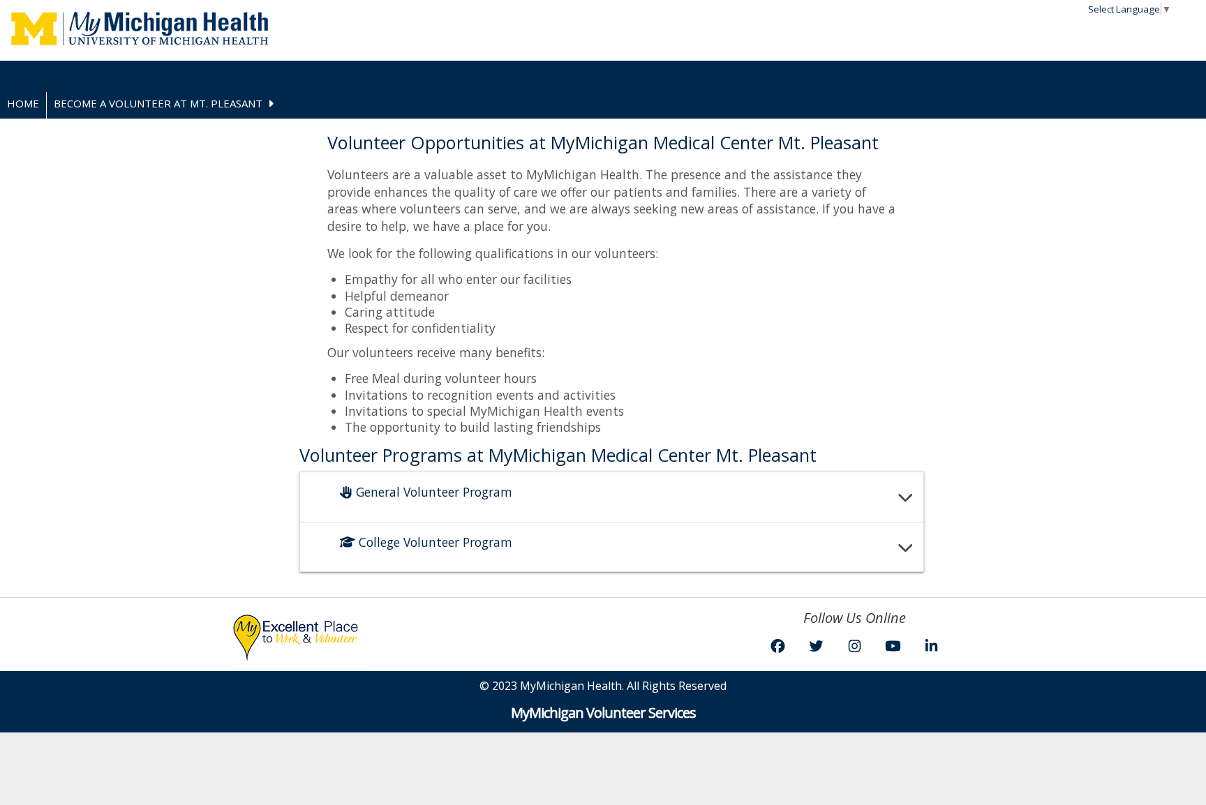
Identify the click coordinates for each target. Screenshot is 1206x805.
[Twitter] (816, 645)
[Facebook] (778, 645)
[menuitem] (23, 105)
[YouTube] (893, 645)
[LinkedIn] (931, 645)
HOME (23, 103)
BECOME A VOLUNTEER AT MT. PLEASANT (158, 103)
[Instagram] (854, 645)
